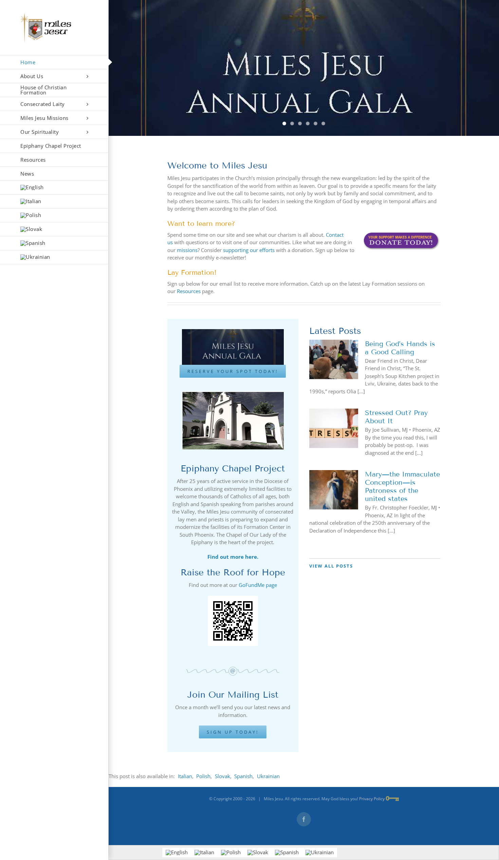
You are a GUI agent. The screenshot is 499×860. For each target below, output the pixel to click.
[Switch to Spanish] (54, 243)
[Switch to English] (176, 852)
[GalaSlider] (233, 331)
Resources (189, 291)
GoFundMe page (258, 584)
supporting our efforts (249, 250)
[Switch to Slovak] (54, 229)
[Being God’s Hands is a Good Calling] (333, 359)
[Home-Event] (304, 68)
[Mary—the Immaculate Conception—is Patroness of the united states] (333, 489)
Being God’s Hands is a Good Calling (400, 348)
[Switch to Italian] (54, 202)
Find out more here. (232, 556)
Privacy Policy (372, 799)
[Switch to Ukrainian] (54, 257)
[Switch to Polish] (54, 215)
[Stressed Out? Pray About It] (333, 428)
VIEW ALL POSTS (331, 566)
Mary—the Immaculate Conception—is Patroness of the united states (402, 486)
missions (187, 250)
